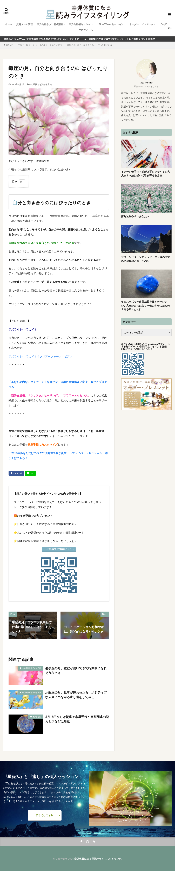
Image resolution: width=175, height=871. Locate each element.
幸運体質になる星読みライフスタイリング (98, 858)
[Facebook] (16, 473)
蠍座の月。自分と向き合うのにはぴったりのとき (89, 45)
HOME (9, 45)
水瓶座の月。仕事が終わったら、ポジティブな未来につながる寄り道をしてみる (76, 694)
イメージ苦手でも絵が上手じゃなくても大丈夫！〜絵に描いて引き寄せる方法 (145, 173)
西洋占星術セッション (81, 24)
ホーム (8, 24)
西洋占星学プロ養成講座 (50, 24)
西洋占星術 (36, 717)
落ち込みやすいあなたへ (135, 216)
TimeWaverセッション (111, 24)
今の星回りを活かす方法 (50, 45)
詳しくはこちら (44, 815)
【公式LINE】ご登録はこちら (57, 549)
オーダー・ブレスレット (142, 24)
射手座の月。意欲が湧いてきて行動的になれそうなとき (76, 670)
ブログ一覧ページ (26, 45)
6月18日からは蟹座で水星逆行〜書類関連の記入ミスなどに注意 (77, 719)
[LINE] (30, 473)
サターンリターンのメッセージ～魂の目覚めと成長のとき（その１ (145, 258)
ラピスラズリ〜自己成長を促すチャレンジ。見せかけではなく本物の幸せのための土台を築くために (145, 305)
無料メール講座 (24, 24)
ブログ (163, 24)
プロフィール (86, 30)
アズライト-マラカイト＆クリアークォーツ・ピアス (40, 356)
